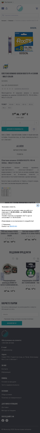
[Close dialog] (37, 205)
